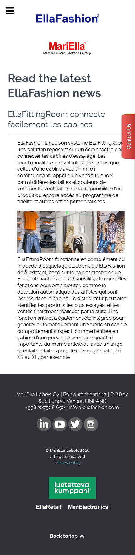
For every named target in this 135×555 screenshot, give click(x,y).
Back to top (64, 536)
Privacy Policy (67, 463)
